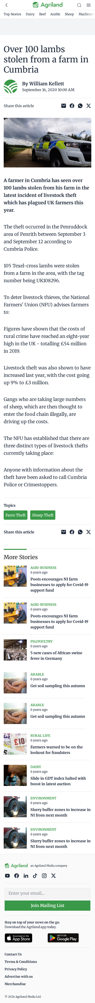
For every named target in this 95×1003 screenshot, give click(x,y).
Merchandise (15, 984)
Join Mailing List (47, 905)
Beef (42, 14)
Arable (55, 14)
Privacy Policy (16, 969)
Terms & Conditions (21, 962)
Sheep (69, 14)
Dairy (30, 14)
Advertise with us (19, 976)
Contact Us (13, 954)
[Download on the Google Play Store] (69, 938)
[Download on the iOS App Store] (24, 938)
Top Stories (12, 14)
